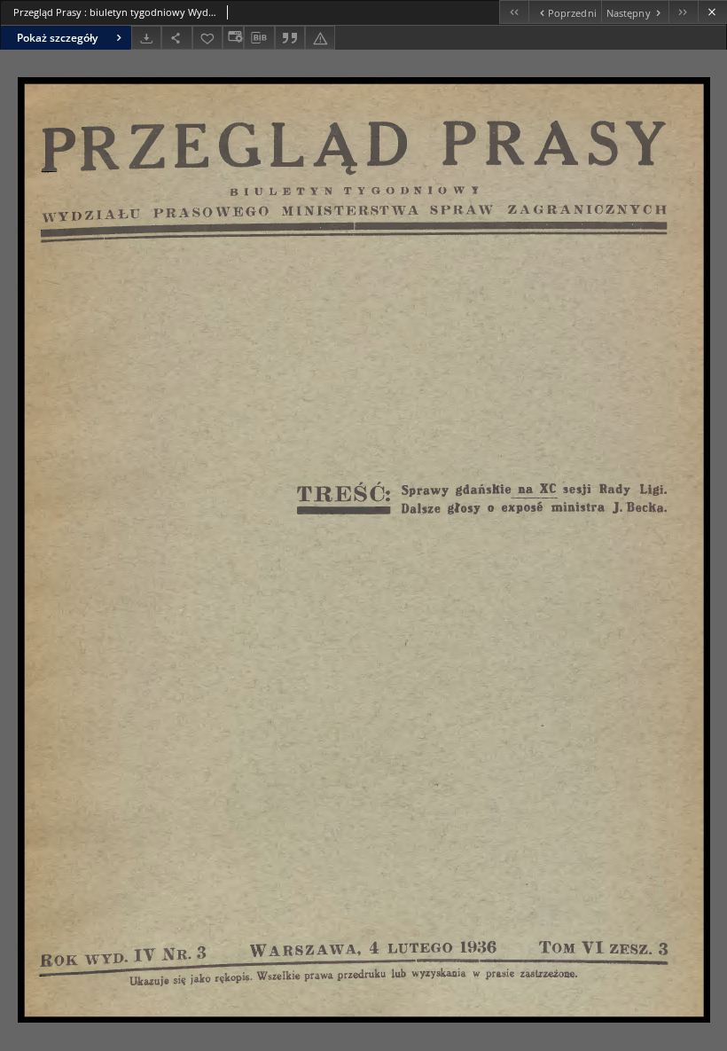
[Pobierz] (146, 38)
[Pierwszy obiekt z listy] (513, 12)
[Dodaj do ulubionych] (207, 38)
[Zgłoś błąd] (320, 38)
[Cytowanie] (290, 38)
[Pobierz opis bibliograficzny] (259, 38)
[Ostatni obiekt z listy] (683, 12)
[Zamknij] (712, 12)
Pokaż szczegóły (57, 37)
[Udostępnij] (176, 38)
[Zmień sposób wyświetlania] (233, 38)
